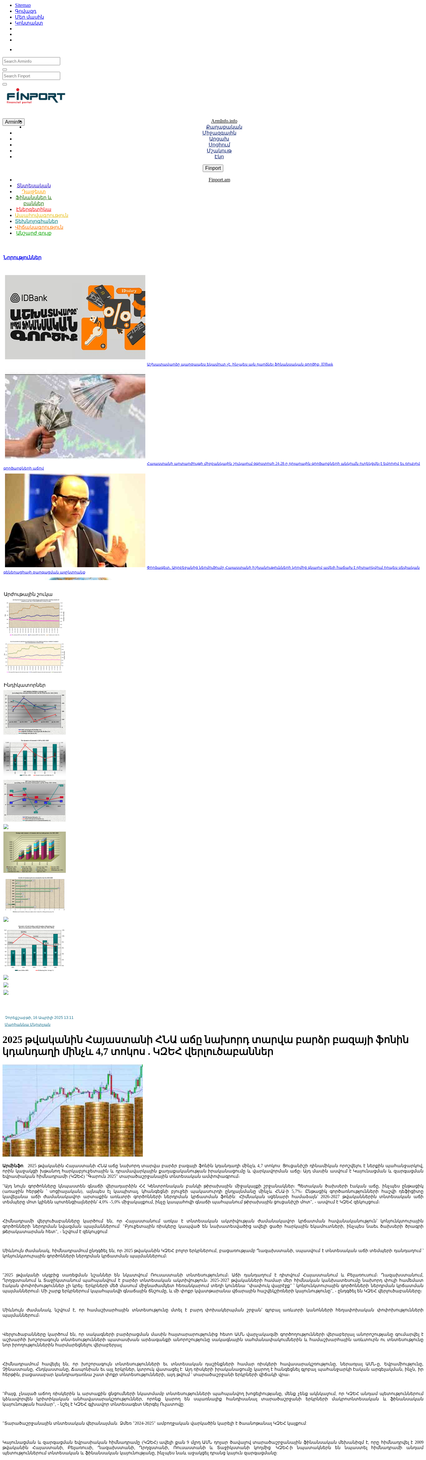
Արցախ (219, 138)
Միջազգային (219, 132)
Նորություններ (22, 257)
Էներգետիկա (33, 209)
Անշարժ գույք (33, 233)
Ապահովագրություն (41, 215)
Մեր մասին (29, 17)
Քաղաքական (224, 127)
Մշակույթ (219, 150)
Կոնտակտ (29, 23)
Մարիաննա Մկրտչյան (28, 1024)
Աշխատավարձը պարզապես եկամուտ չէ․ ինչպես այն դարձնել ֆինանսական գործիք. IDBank (240, 364)
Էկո (219, 156)
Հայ (27, 48)
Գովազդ (25, 11)
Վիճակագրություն (39, 227)
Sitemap (23, 5)
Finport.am (219, 179)
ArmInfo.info (224, 121)
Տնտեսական (34, 185)
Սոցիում (219, 144)
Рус (41, 48)
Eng (53, 48)
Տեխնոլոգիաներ (36, 221)
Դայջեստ (34, 191)
